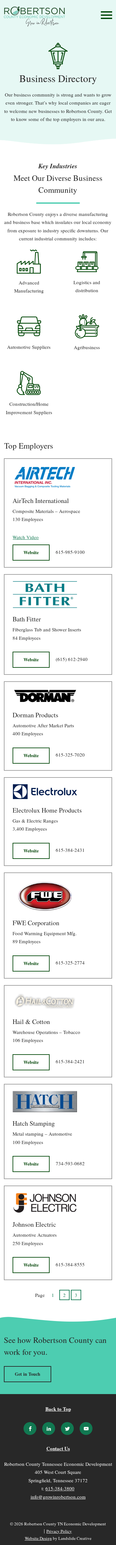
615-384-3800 (59, 1488)
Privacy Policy (59, 1531)
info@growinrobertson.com (58, 1497)
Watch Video (26, 537)
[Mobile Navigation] (105, 15)
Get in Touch (27, 1374)
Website (31, 552)
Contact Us (58, 1448)
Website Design (38, 1538)
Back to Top (58, 1408)
